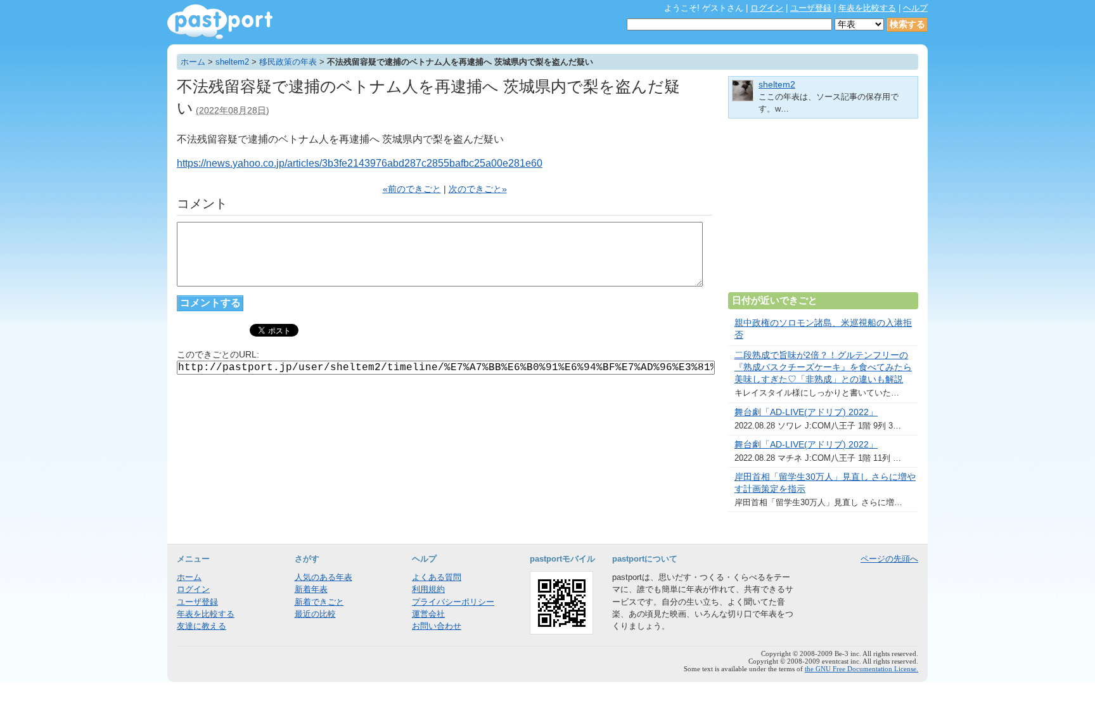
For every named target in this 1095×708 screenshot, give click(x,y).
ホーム (193, 62)
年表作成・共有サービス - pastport (219, 21)
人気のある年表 (323, 577)
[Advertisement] (823, 210)
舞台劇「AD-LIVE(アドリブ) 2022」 (806, 412)
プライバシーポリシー (453, 602)
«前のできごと (412, 189)
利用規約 (428, 589)
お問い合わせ (436, 626)
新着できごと (319, 602)
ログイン (766, 8)
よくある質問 (436, 577)
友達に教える (201, 626)
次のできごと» (478, 189)
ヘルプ (915, 8)
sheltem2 (232, 62)
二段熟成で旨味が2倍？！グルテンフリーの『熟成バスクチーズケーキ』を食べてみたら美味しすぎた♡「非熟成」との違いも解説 (823, 367)
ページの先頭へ (889, 558)
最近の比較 (315, 614)
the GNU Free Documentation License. (861, 669)
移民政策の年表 (288, 62)
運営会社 (428, 614)
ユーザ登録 (810, 8)
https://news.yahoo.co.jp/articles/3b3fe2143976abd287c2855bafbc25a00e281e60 (359, 163)
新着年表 (311, 589)
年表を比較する (867, 8)
